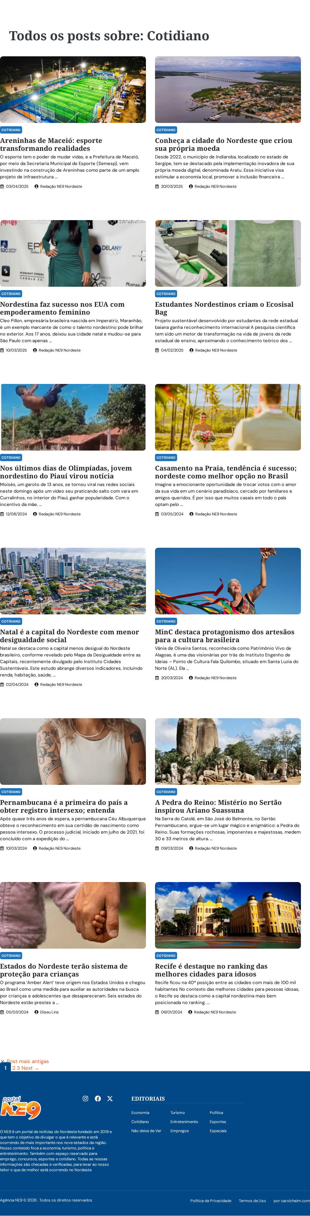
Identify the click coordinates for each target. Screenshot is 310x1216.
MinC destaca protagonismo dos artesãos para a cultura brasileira (225, 635)
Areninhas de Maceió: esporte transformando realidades (51, 144)
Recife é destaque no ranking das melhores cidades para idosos (211, 969)
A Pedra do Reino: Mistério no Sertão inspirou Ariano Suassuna (218, 806)
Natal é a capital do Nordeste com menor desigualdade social (69, 635)
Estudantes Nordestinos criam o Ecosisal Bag (224, 307)
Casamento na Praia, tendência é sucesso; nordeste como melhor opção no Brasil (226, 471)
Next (30, 1068)
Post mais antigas (28, 1061)
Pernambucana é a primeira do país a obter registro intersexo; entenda (64, 806)
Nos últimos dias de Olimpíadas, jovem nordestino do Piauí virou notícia (66, 471)
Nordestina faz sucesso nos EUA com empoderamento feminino (62, 307)
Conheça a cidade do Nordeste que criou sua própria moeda (223, 144)
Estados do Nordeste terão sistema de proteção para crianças (64, 969)
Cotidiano (11, 130)
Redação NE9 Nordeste (61, 186)
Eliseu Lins (49, 1012)
